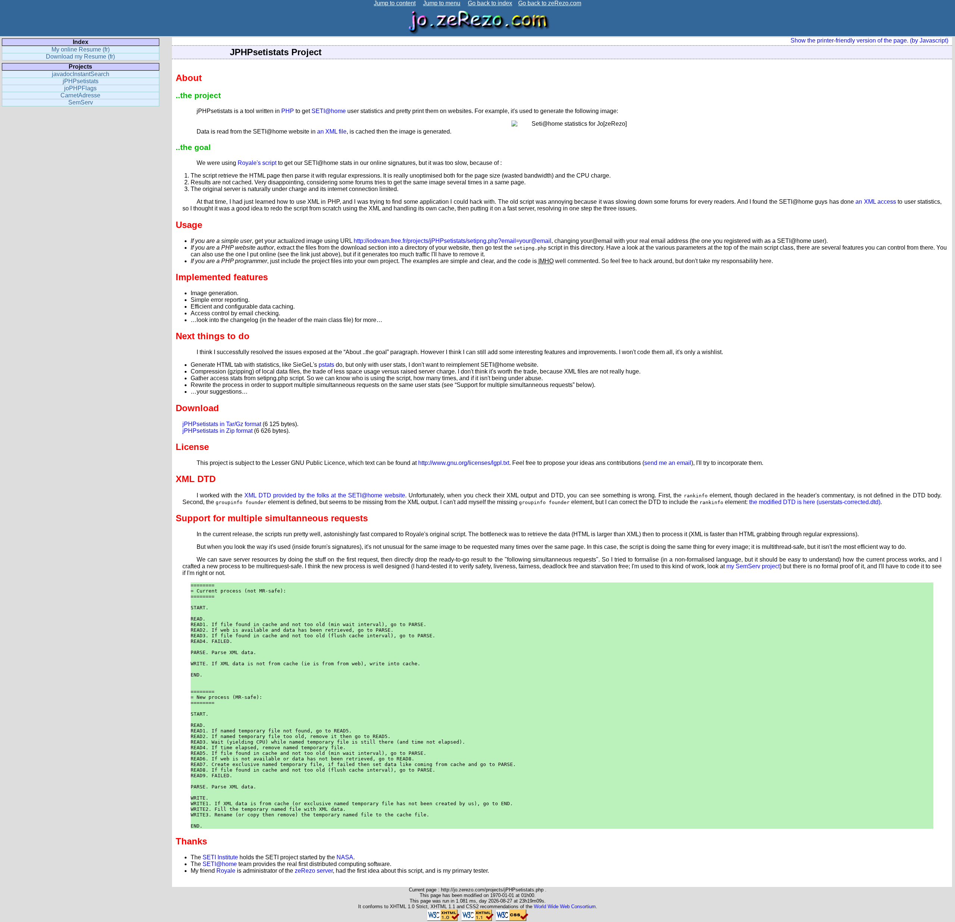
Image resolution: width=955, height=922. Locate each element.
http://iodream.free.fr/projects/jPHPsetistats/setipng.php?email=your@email (452, 241)
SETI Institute (220, 857)
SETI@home (328, 111)
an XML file (332, 131)
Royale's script (257, 163)
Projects (80, 66)
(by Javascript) (929, 40)
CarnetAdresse (80, 95)
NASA (344, 857)
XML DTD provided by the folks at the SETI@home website (324, 495)
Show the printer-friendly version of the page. (849, 40)
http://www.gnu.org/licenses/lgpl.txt (463, 463)
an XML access (875, 202)
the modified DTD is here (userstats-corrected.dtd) (814, 502)
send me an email (667, 463)
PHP (287, 111)
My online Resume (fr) (80, 49)
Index (80, 42)
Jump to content (395, 3)
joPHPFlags (80, 88)
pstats (326, 365)
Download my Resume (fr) (80, 56)
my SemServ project (753, 566)
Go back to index (490, 3)
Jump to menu (441, 3)
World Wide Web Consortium (565, 906)
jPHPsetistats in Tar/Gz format (221, 424)
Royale (225, 871)
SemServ (80, 102)
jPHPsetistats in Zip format (217, 431)
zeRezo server (314, 871)
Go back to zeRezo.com (549, 3)
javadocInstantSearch (80, 74)
